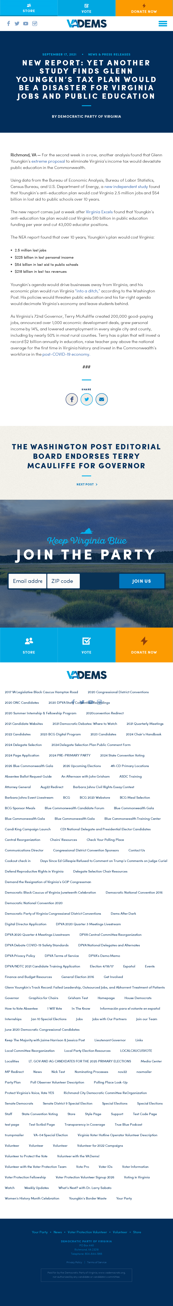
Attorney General (18, 787)
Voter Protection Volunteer (87, 1232)
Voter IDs (105, 1166)
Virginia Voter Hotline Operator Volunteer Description (117, 1135)
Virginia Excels (99, 211)
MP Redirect (14, 1072)
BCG (66, 797)
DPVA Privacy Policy (20, 956)
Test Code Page (145, 1114)
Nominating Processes (91, 1072)
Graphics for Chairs (43, 998)
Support (117, 1114)
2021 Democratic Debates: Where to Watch (85, 723)
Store (72, 1114)
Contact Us (136, 850)
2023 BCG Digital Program (60, 734)
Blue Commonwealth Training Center (132, 818)
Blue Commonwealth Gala (134, 808)
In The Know (81, 1008)
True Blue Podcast (128, 1124)
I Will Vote (54, 1008)
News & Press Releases (109, 54)
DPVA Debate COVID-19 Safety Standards (37, 945)
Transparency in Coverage (85, 1124)
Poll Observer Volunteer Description (57, 1082)
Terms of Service (97, 1262)
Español (129, 966)
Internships (13, 1019)
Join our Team (146, 1019)
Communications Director (24, 850)
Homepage (106, 998)
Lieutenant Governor (110, 1040)
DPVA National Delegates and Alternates (109, 945)
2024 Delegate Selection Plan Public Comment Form (91, 745)
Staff (8, 1114)
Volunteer (12, 1145)
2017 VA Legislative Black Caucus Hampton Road (41, 692)
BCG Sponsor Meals (20, 808)
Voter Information (135, 1166)
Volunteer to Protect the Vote (26, 1156)
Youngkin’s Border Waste (88, 1198)
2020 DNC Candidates (22, 702)
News (37, 1072)
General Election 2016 (77, 977)
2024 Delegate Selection (23, 745)
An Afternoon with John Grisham (85, 776)
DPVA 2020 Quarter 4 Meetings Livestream (37, 934)
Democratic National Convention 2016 (134, 892)
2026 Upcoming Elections (82, 766)
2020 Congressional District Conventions (118, 692)
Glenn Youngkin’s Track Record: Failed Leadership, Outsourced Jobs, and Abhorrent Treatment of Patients (85, 987)
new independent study (126, 186)
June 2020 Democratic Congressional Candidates (42, 1029)
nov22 (122, 1072)
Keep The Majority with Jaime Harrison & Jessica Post (45, 1040)
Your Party (124, 1198)
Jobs (79, 1019)
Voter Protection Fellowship (25, 1177)
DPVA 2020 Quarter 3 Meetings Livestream (88, 924)
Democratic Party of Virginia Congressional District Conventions (53, 913)
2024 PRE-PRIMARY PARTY (70, 755)
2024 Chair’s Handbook (143, 734)
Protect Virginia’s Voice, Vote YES (29, 1093)
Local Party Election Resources (87, 1050)
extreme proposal (48, 161)
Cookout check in (18, 861)
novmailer (144, 1072)
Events (150, 966)
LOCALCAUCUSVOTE (136, 1050)
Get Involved (113, 977)
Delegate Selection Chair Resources (100, 871)
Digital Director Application (25, 924)
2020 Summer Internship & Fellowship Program (40, 713)
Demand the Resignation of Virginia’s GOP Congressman (48, 882)
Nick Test (58, 1072)
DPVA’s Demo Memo (104, 956)
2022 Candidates (18, 734)
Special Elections (114, 1103)
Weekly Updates (36, 1188)
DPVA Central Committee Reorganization (111, 934)
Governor (12, 998)
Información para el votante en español (130, 1008)
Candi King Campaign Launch (28, 829)
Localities (12, 1061)
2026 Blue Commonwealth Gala (29, 766)
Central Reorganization (22, 839)
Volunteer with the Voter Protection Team (35, 1166)
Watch (10, 1188)
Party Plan (13, 1082)
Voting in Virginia (137, 1177)
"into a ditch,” (87, 290)
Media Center (151, 1061)
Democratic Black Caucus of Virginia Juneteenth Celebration (50, 892)
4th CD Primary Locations (130, 766)
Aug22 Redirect (52, 787)
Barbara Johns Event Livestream (29, 797)
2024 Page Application (22, 755)
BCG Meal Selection (135, 797)
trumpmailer (14, 1135)
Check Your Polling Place (105, 839)
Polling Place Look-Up (111, 1082)
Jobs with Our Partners (109, 1019)
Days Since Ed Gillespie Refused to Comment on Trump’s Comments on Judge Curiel (103, 861)
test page (12, 1124)
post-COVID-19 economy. (66, 354)
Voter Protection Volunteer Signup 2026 (85, 1177)
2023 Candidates (103, 734)
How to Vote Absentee (21, 1008)
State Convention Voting (40, 1114)
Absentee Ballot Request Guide (28, 776)
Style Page (93, 1114)
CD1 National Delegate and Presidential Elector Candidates (105, 829)
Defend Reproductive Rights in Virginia (34, 871)
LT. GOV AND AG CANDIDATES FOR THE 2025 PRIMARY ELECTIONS (80, 1061)
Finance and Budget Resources (28, 977)
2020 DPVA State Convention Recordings (79, 702)
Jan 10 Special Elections (48, 1019)
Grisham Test (78, 998)
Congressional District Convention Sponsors (86, 850)
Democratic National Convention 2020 (34, 903)
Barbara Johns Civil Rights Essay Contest (103, 787)
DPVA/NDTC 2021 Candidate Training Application (42, 966)
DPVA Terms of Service (62, 956)
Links (139, 1040)
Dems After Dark (123, 913)
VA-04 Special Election (51, 1135)
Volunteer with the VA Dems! (78, 1156)
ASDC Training (130, 776)
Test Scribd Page (42, 1124)
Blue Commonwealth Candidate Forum (74, 808)
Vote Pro (82, 1166)
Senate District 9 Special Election (67, 1103)
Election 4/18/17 (102, 966)
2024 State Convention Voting (122, 755)
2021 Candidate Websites (24, 723)
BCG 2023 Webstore (95, 797)
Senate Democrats (19, 1103)
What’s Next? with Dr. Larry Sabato (84, 1188)
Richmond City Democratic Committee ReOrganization (105, 1093)
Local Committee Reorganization (30, 1050)
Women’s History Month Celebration (32, 1198)
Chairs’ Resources (63, 839)
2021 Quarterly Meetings (145, 723)
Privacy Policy (74, 1262)
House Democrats (137, 998)
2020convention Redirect (105, 713)
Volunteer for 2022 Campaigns (100, 1145)
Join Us (141, 581)
